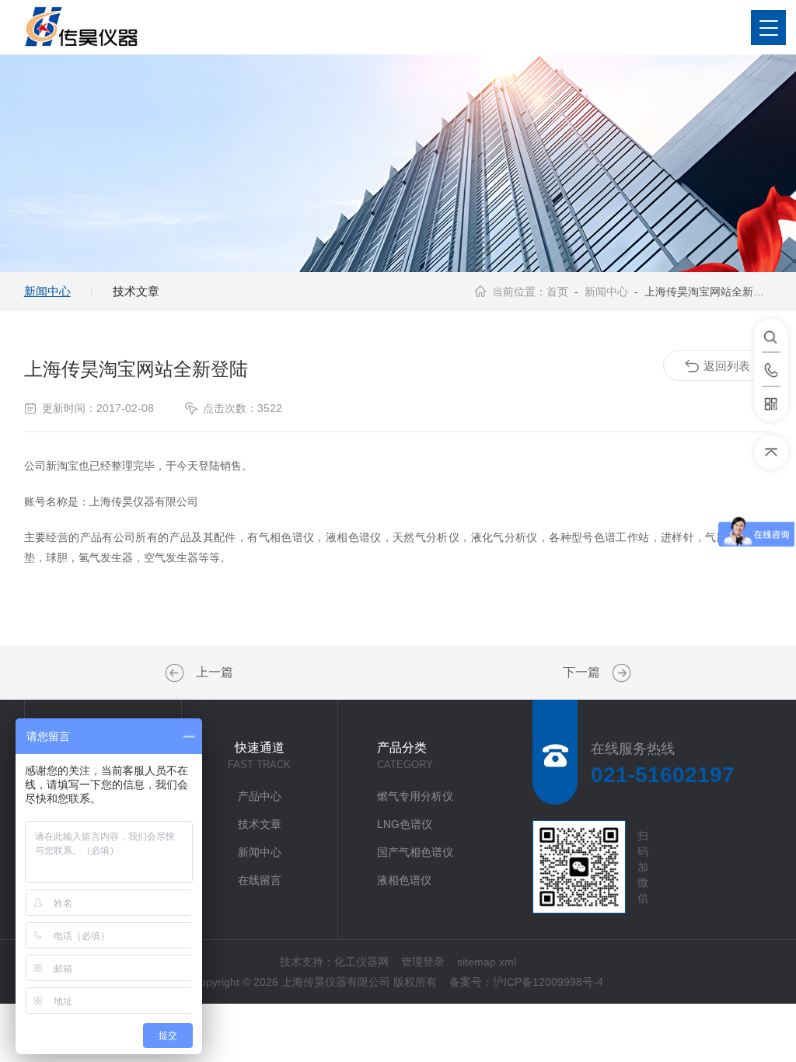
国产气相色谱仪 (415, 852)
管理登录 (423, 961)
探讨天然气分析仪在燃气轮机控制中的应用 (176, 673)
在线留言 (259, 880)
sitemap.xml (486, 961)
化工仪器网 (361, 961)
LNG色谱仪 (404, 824)
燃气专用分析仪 (415, 796)
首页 (557, 291)
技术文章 (136, 291)
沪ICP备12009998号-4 (548, 982)
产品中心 (259, 796)
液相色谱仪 (404, 880)
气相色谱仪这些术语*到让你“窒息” (619, 673)
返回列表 (726, 365)
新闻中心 (47, 291)
